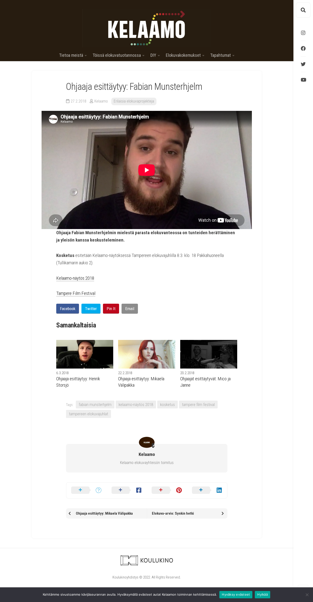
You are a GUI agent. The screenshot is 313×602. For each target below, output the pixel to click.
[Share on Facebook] (127, 490)
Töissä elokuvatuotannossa (117, 55)
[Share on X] (86, 490)
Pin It (111, 308)
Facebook (67, 308)
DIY (153, 55)
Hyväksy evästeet (236, 594)
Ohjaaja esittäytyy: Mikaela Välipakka (141, 382)
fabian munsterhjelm (95, 404)
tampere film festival (198, 404)
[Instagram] (303, 33)
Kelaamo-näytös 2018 (75, 278)
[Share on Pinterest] (167, 490)
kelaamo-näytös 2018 (136, 404)
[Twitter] (303, 64)
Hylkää (262, 594)
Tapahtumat (220, 55)
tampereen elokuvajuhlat (88, 413)
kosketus (167, 404)
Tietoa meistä (71, 55)
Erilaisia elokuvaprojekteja (134, 101)
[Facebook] (303, 48)
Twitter (91, 308)
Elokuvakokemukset (183, 55)
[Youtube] (303, 80)
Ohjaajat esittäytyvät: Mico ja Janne (205, 382)
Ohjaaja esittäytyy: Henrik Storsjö (78, 382)
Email (129, 308)
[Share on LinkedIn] (207, 490)
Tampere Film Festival (75, 293)
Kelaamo (101, 101)
